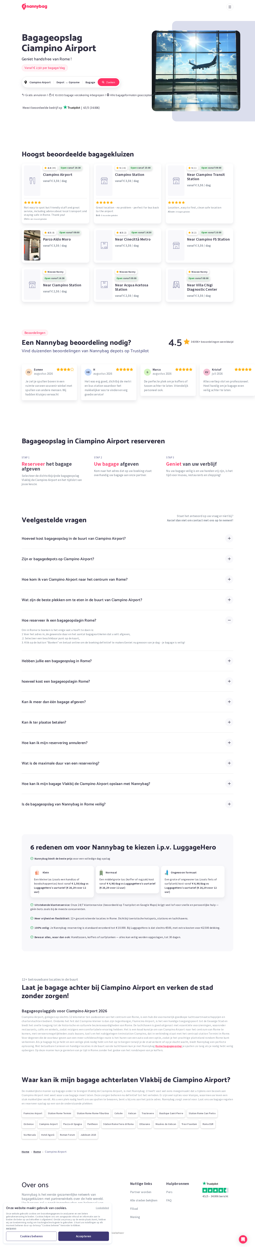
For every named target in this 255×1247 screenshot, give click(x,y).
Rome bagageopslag (168, 1046)
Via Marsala (30, 1134)
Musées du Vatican (166, 1124)
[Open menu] (229, 6)
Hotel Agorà (47, 1134)
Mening (135, 1217)
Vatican (132, 1113)
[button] (243, 1239)
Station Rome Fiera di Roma (118, 1124)
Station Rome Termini (59, 1113)
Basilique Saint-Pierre (171, 1113)
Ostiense (29, 1124)
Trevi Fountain (189, 1124)
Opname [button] (74, 82)
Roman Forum (67, 1134)
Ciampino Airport (48, 1124)
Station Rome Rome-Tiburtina (93, 1113)
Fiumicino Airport (33, 1113)
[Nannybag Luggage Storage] (36, 6)
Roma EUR (208, 1124)
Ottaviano (144, 1124)
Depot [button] (61, 82)
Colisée (118, 1113)
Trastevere (148, 1113)
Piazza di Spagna (72, 1124)
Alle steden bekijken (143, 1200)
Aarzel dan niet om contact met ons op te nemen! (199, 520)
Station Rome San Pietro (202, 1113)
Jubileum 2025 (88, 1134)
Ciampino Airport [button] (40, 82)
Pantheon (92, 1124)
